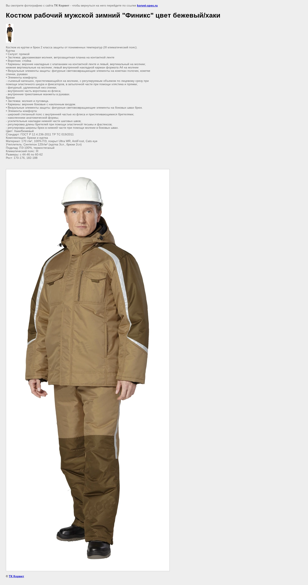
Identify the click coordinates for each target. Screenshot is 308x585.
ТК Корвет (16, 576)
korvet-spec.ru (147, 5)
